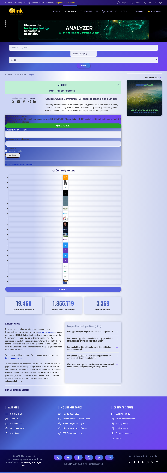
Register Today (64, 126)
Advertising (154, 78)
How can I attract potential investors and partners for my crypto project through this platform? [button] (89, 356)
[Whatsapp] (148, 462)
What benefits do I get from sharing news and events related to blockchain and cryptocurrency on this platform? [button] (90, 365)
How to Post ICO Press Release (76, 419)
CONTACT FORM (123, 414)
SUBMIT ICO (111, 11)
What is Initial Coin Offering (75, 428)
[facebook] (138, 462)
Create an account (124, 433)
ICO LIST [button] (88, 11)
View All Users (63, 289)
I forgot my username (14, 164)
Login (137, 3)
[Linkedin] (143, 462)
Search (83, 65)
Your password (10, 148)
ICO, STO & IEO (16, 414)
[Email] (109, 457)
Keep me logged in (15, 151)
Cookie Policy (122, 428)
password (30, 164)
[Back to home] (14, 11)
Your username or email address (17, 139)
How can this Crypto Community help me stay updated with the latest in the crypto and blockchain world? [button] (89, 339)
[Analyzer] (83, 29)
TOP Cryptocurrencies (72, 433)
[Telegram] (160, 3)
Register (124, 3)
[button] (118, 85)
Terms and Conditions (125, 419)
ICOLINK (57, 11)
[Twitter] (129, 462)
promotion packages (47, 332)
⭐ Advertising (154, 11)
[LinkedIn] (99, 457)
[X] (145, 3)
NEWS (124, 11)
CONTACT (139, 11)
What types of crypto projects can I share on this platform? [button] (90, 331)
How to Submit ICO (71, 414)
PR (97, 11)
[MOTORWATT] (144, 98)
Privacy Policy (122, 423)
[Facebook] (150, 3)
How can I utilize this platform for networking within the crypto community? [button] (89, 348)
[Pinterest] (152, 462)
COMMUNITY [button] (70, 11)
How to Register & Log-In (73, 423)
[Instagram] (155, 3)
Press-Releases (16, 423)
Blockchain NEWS (17, 428)
